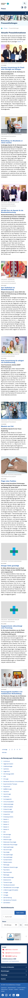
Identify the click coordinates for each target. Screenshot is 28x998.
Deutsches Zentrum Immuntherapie (13, 781)
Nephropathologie (8, 847)
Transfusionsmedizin (9, 885)
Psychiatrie (6, 870)
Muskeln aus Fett (7, 426)
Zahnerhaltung (7, 897)
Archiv (19, 41)
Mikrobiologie (7, 834)
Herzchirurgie (7, 794)
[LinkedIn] (13, 995)
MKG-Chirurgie (7, 839)
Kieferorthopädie (8, 807)
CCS (4, 776)
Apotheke (6, 769)
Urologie (5, 892)
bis (21, 925)
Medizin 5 (6, 829)
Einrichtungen (5, 971)
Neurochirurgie (7, 849)
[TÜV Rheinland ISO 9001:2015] (14, 937)
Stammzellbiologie (8, 877)
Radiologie (6, 875)
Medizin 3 (6, 824)
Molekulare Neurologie (9, 842)
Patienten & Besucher (7, 967)
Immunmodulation (8, 801)
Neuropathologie (8, 854)
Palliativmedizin (7, 862)
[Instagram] (6, 995)
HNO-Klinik (6, 796)
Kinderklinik (6, 814)
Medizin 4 (6, 827)
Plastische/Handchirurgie (10, 867)
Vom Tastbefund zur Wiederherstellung (8, 288)
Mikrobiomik (6, 837)
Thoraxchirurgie (7, 882)
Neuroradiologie (7, 857)
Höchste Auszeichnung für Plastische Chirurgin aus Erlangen (13, 68)
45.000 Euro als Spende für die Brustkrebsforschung (12, 211)
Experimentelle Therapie (10, 784)
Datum (4, 921)
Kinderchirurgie (7, 809)
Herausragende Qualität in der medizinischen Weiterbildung (11, 692)
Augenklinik (6, 771)
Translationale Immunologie (11, 887)
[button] (26, 936)
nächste (4, 752)
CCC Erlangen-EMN (8, 774)
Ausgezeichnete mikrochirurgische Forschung (11, 627)
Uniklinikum (6, 761)
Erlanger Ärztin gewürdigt (10, 566)
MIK (4, 832)
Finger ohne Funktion (8, 481)
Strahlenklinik (7, 880)
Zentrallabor (6, 902)
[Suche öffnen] (24, 3)
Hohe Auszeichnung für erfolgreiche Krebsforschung (12, 361)
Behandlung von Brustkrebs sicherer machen (12, 142)
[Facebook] (3, 995)
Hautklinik (6, 791)
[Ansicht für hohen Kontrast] (22, 7)
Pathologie (6, 865)
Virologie (5, 895)
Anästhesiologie (7, 766)
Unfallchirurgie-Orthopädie (10, 890)
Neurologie (6, 852)
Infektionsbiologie (8, 804)
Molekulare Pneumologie (10, 844)
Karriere (3, 979)
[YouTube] (17, 995)
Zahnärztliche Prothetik (10, 900)
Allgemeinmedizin (8, 764)
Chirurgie (5, 779)
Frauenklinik (6, 786)
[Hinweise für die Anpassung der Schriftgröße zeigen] (25, 7)
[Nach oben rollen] (25, 995)
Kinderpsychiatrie (8, 817)
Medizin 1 (6, 819)
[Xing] (10, 995)
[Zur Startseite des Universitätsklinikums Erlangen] (5, 3)
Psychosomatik (7, 872)
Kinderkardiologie (8, 812)
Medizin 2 (6, 822)
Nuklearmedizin (7, 860)
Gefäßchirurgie (7, 789)
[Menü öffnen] (25, 13)
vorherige (4, 749)
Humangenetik (7, 799)
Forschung (4, 975)
